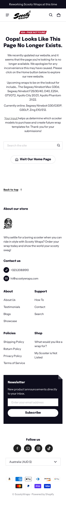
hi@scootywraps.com (24, 278)
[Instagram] (38, 448)
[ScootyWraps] (22, 14)
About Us (9, 300)
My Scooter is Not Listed (45, 355)
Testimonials (12, 307)
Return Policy (12, 349)
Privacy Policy (13, 356)
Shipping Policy (14, 342)
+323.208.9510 (20, 270)
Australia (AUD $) (20, 462)
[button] (51, 15)
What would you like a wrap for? (48, 344)
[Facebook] (17, 448)
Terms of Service (14, 363)
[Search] (58, 145)
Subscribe (33, 412)
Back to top (11, 190)
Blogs (7, 314)
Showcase (10, 321)
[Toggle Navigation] (7, 15)
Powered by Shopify (43, 494)
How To (39, 300)
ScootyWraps (22, 494)
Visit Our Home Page (35, 159)
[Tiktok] (49, 448)
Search (39, 314)
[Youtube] (28, 448)
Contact (39, 307)
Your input (11, 118)
